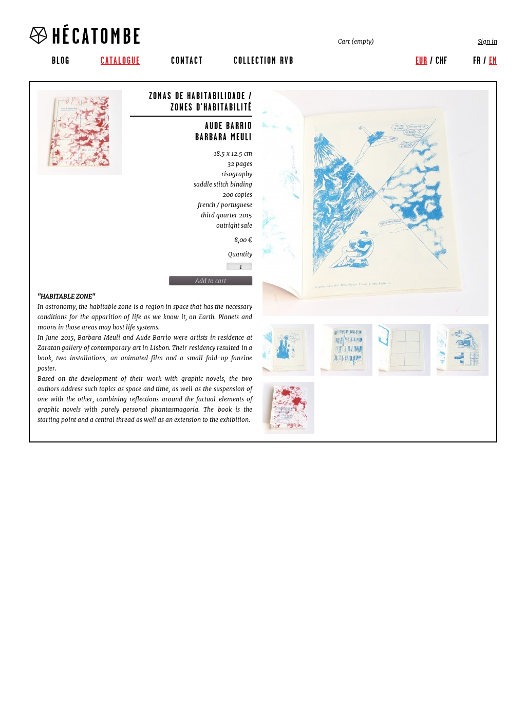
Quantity (240, 254)
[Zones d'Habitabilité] (79, 132)
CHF (441, 60)
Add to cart (210, 281)
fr (477, 60)
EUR (421, 60)
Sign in (487, 41)
